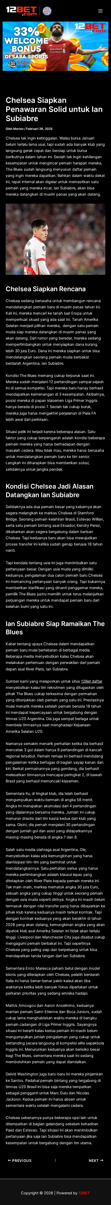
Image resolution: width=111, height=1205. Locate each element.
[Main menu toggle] (100, 10)
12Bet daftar (91, 681)
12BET (84, 1193)
